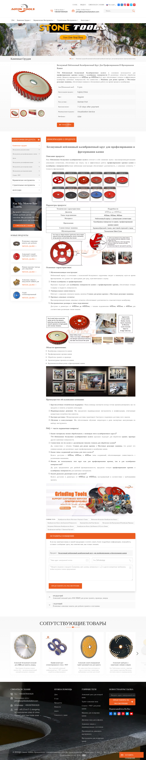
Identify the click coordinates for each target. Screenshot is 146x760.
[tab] (61, 139)
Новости (57, 706)
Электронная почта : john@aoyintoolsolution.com (26, 700)
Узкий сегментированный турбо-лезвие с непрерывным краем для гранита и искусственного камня (30, 293)
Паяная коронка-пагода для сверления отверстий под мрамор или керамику (31, 268)
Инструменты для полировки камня (22, 167)
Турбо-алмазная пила (90, 701)
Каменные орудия (23, 20)
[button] (137, 653)
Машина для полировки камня (91, 714)
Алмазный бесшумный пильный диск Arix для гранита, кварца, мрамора (25, 664)
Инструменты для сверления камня (22, 171)
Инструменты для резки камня (21, 150)
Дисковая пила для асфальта (92, 720)
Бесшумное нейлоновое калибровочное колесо (61, 526)
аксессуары (85, 20)
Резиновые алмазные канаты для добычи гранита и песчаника (30, 242)
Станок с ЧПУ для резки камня (91, 707)
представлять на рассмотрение (121, 702)
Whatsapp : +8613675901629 (26, 705)
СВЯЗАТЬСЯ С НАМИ (24, 225)
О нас (75, 5)
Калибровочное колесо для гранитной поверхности (62, 523)
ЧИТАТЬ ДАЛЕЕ (28, 246)
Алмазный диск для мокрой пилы (92, 696)
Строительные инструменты (67, 20)
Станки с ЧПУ (17, 175)
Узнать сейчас (66, 125)
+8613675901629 (61, 12)
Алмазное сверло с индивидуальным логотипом (92, 725)
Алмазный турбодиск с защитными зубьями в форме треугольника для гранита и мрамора (121, 664)
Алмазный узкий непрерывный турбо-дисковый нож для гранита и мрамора (89, 664)
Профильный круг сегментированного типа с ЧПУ (57, 664)
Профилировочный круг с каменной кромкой (60, 530)
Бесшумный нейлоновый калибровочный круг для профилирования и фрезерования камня (92, 553)
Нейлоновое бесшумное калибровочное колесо (104, 520)
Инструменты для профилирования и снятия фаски (25, 156)
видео (83, 5)
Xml (105, 752)
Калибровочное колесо (96, 72)
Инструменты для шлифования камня (23, 162)
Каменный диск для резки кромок (89, 523)
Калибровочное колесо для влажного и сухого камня (92, 526)
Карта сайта (89, 752)
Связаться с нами (96, 5)
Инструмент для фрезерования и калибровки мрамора (118, 523)
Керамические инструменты (43, 20)
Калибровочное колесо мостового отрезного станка (73, 520)
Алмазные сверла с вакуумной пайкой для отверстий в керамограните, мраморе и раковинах (30, 280)
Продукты (58, 702)
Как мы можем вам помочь (25, 205)
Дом (12, 20)
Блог (98, 752)
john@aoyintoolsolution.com (87, 12)
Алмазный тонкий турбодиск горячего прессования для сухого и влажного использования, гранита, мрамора (29, 255)
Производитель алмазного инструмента (91, 733)
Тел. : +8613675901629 (23, 694)
